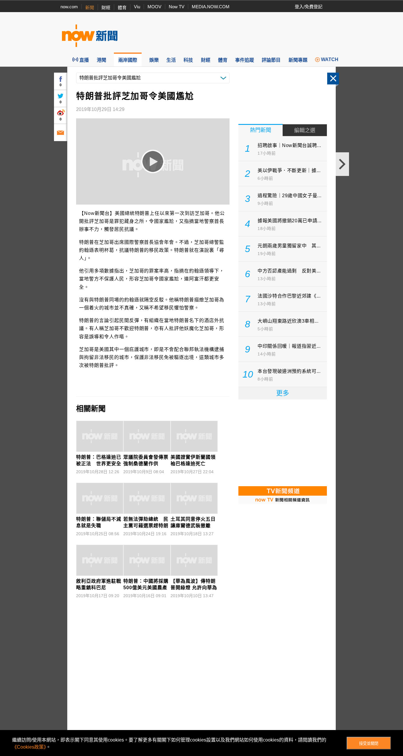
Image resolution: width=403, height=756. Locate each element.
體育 (122, 7)
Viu (137, 6)
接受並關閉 (368, 743)
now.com (69, 6)
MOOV (154, 6)
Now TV (176, 6)
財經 (105, 7)
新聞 (89, 7)
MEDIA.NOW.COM (211, 6)
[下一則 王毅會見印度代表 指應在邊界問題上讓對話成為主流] (342, 164)
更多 (282, 393)
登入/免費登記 (308, 6)
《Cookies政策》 (29, 747)
